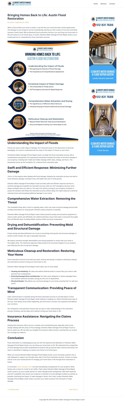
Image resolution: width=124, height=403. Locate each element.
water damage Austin (24, 367)
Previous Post (13, 389)
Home (96, 4)
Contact (112, 4)
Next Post (73, 389)
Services (103, 4)
